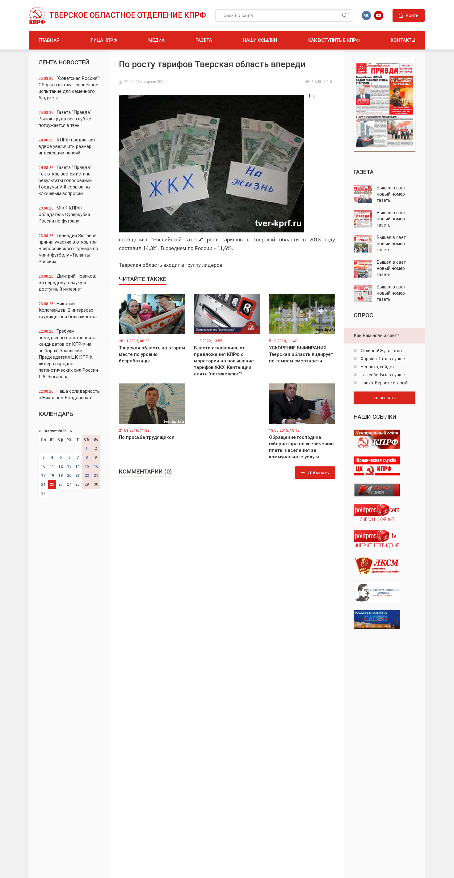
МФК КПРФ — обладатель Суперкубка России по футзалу (64, 214)
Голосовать (384, 397)
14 (77, 466)
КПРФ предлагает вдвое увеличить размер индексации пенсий (67, 146)
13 (69, 466)
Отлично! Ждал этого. (382, 350)
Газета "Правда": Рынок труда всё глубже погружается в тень (65, 119)
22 (87, 475)
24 (43, 484)
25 (52, 484)
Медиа (156, 40)
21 (77, 475)
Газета (203, 40)
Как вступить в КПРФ (334, 40)
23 (96, 475)
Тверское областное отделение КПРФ (127, 15)
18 (52, 475)
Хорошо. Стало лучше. (383, 358)
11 (52, 466)
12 (60, 466)
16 (96, 466)
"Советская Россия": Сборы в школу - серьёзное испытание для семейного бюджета (69, 88)
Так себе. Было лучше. (383, 374)
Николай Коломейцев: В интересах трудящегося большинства (68, 310)
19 (60, 475)
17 (43, 475)
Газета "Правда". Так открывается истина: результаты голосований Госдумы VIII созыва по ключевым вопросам (65, 180)
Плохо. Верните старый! (384, 382)
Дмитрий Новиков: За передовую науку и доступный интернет (67, 282)
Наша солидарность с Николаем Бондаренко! (69, 394)
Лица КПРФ (103, 40)
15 (87, 466)
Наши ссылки (260, 40)
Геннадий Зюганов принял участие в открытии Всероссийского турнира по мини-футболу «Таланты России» (68, 248)
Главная (49, 40)
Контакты (403, 40)
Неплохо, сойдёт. (377, 366)
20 (69, 475)
